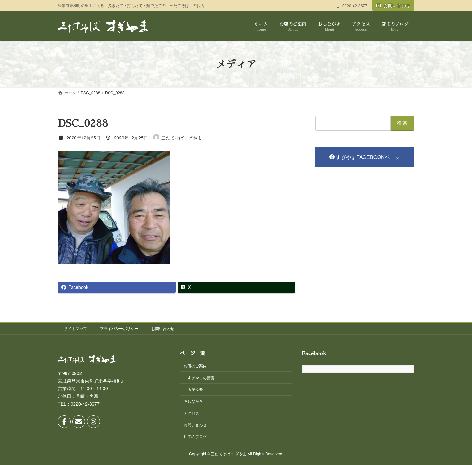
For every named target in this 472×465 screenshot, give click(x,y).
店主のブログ (195, 436)
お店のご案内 (195, 365)
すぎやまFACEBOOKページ (368, 157)
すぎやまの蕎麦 (201, 377)
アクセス (191, 413)
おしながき (193, 401)
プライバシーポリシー (119, 328)
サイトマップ (75, 328)
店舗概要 (195, 389)
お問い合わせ (396, 5)
